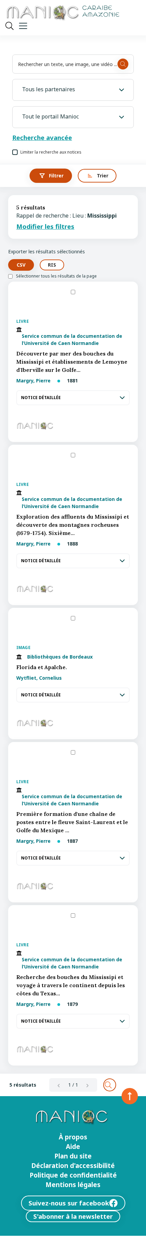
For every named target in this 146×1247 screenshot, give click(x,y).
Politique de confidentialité (73, 1175)
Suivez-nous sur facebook (69, 1203)
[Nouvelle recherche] (109, 1085)
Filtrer (56, 175)
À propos (73, 1137)
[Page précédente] (59, 1085)
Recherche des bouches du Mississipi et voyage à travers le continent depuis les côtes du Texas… (70, 985)
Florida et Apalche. (41, 667)
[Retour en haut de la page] (130, 1096)
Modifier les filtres (45, 226)
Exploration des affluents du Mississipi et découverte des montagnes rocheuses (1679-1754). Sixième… (72, 524)
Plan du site (73, 1156)
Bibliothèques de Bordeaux (60, 656)
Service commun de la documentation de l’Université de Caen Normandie (72, 339)
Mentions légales (73, 1184)
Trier (102, 175)
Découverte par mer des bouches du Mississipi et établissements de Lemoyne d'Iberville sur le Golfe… (71, 361)
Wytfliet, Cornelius (39, 678)
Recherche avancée (42, 137)
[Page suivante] (88, 1085)
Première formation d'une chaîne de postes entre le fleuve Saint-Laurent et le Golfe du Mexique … (72, 822)
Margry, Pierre (34, 380)
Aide (73, 1146)
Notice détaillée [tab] (41, 397)
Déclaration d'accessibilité (73, 1165)
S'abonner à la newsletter (73, 1216)
